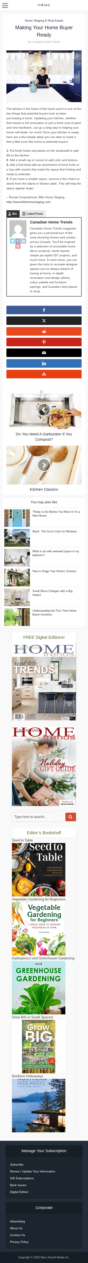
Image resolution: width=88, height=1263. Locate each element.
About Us (16, 1228)
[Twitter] (12, 241)
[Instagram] (23, 241)
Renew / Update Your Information (32, 1171)
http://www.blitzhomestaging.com (28, 202)
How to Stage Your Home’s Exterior (54, 571)
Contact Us (17, 1235)
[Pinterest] (18, 246)
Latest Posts (35, 213)
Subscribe (16, 1164)
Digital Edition (19, 1192)
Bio (14, 213)
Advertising (17, 1221)
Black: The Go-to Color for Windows (54, 531)
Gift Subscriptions (22, 1178)
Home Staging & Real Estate (44, 20)
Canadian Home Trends (46, 41)
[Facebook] (18, 241)
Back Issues (18, 1185)
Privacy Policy (19, 1242)
